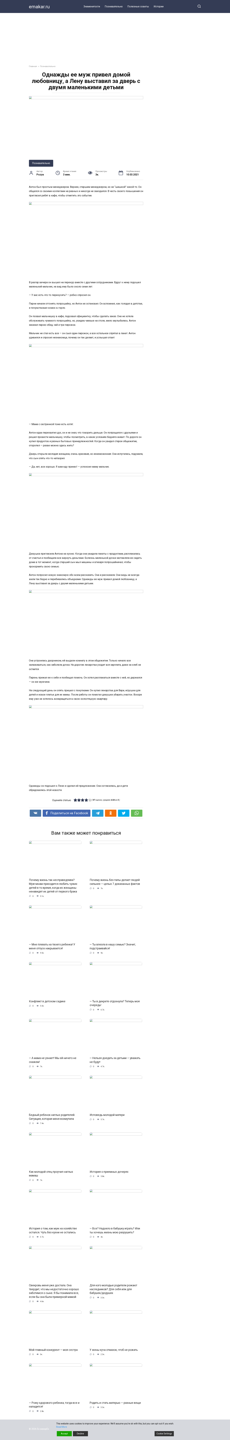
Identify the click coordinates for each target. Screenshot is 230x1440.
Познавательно (114, 6)
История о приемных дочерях (109, 1171)
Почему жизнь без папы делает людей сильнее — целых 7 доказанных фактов (115, 881)
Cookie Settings (164, 1433)
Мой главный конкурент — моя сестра (53, 1349)
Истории (159, 6)
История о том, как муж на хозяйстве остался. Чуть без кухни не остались (53, 1230)
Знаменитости (92, 6)
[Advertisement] (115, 36)
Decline (80, 1433)
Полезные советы (138, 6)
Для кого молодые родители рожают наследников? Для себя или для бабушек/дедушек (113, 1289)
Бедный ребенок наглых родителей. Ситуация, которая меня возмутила (52, 1116)
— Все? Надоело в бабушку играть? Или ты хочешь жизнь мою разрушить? (115, 1230)
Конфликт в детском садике (47, 1001)
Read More (61, 1427)
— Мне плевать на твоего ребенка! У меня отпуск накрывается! (52, 946)
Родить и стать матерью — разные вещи (115, 1402)
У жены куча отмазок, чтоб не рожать (114, 1349)
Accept (64, 1433)
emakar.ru (39, 6)
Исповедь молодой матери (107, 1114)
